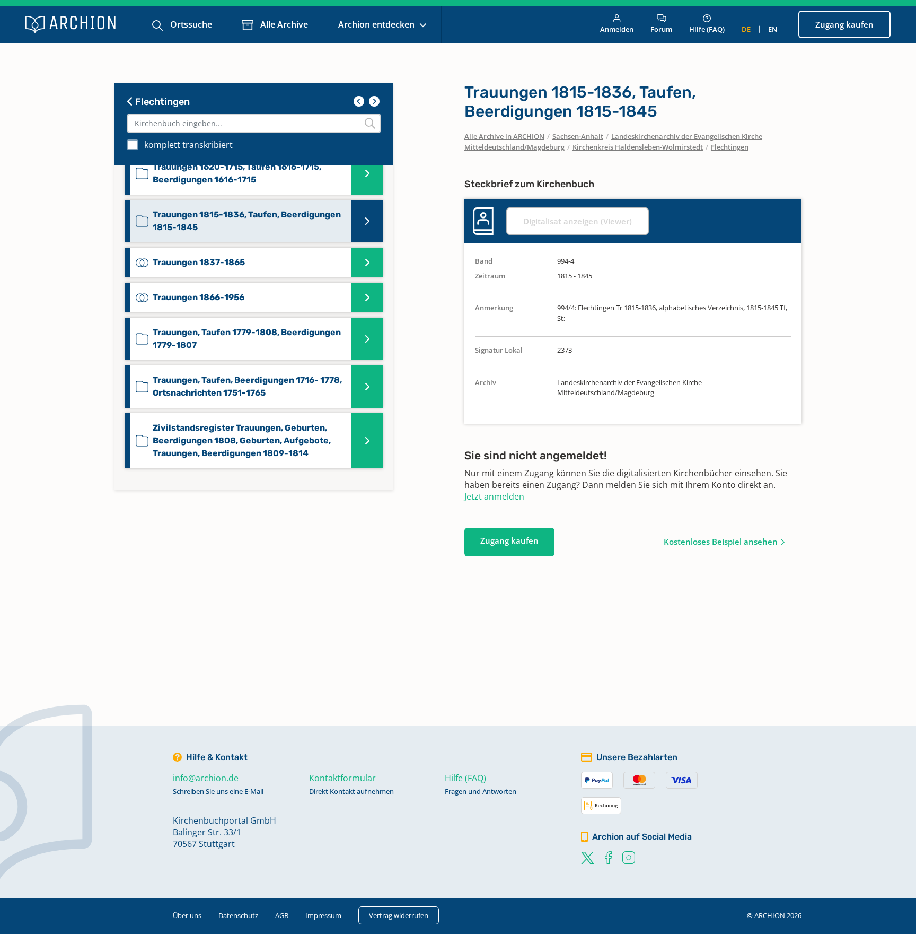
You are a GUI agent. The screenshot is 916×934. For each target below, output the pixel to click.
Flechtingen (161, 102)
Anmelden (616, 29)
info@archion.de (206, 778)
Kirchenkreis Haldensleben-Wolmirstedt (637, 147)
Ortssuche (190, 24)
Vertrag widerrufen (398, 915)
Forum (661, 29)
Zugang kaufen (844, 24)
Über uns (187, 915)
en (772, 29)
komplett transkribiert (188, 145)
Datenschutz (238, 915)
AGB (281, 915)
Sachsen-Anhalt (577, 136)
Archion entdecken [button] (377, 24)
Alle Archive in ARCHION (504, 136)
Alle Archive (283, 24)
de (746, 29)
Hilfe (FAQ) (707, 29)
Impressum (323, 915)
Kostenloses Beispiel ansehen (721, 541)
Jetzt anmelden (494, 496)
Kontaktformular (342, 778)
